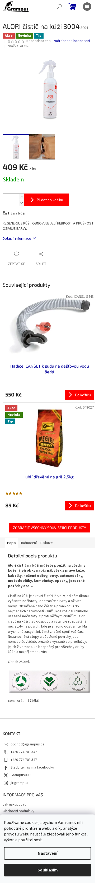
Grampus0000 (21, 775)
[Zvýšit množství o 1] (21, 197)
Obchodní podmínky (18, 811)
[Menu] (87, 6)
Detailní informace (17, 238)
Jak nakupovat (14, 804)
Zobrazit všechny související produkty (49, 527)
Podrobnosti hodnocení (71, 41)
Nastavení (47, 853)
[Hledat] (59, 6)
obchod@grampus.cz (27, 744)
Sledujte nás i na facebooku (32, 767)
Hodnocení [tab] (28, 543)
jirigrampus (19, 783)
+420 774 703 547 (24, 752)
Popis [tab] (11, 543)
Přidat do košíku (50, 199)
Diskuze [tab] (46, 543)
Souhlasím (47, 870)
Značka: (18, 46)
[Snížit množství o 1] (21, 203)
